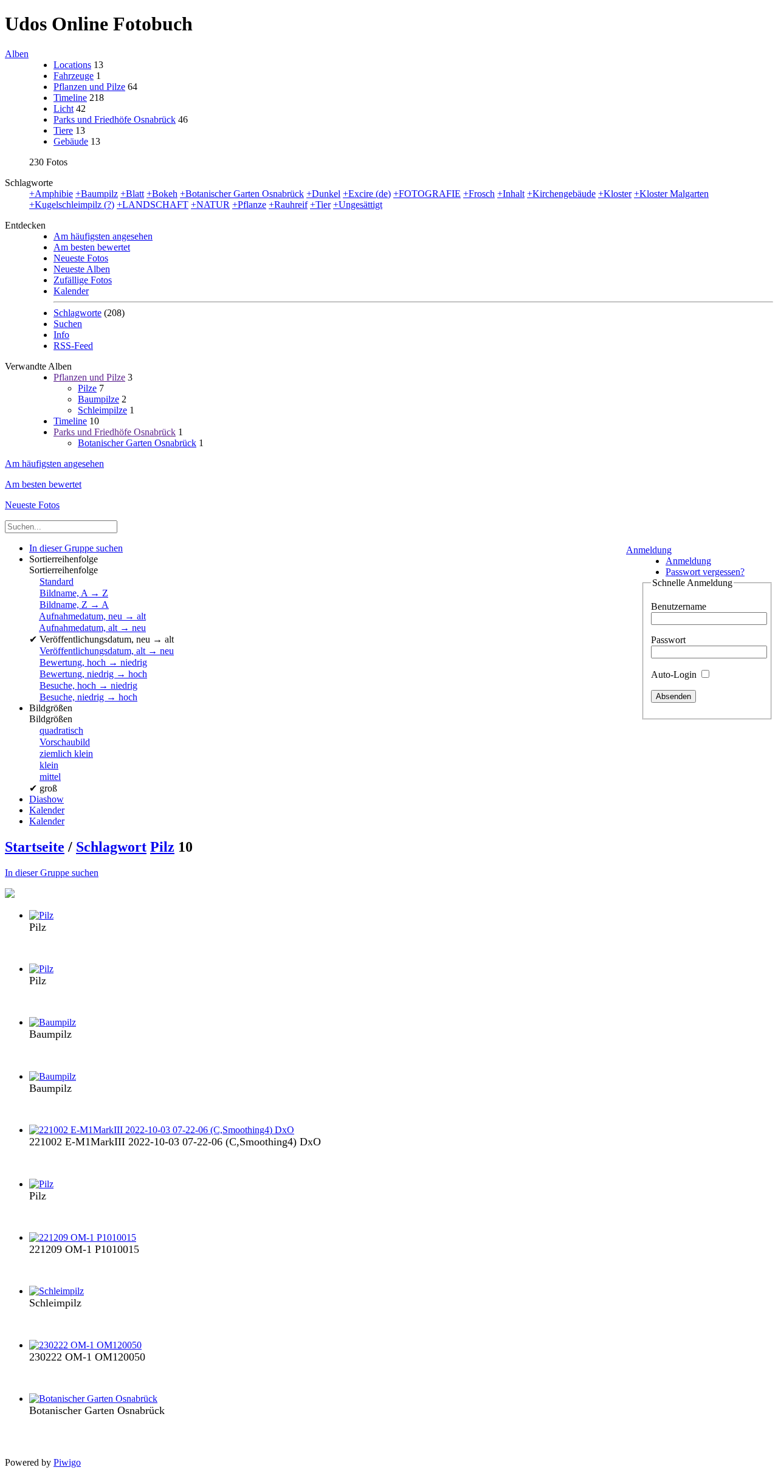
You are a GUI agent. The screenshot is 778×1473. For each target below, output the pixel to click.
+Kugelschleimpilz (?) (71, 204)
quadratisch (61, 730)
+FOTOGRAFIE (427, 193)
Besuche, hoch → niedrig (88, 685)
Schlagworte (77, 313)
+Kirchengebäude (561, 193)
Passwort (668, 640)
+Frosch (479, 193)
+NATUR (210, 204)
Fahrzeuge (73, 76)
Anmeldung (649, 550)
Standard (57, 581)
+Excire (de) (367, 193)
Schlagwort (111, 847)
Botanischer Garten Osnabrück (137, 443)
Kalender (71, 291)
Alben (17, 54)
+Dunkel (323, 193)
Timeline (70, 97)
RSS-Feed (73, 345)
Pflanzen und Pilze (89, 86)
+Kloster (615, 193)
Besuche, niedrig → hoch (88, 697)
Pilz (162, 847)
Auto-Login (675, 674)
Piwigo (67, 1462)
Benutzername (678, 606)
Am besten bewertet (91, 247)
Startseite (34, 847)
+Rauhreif (288, 204)
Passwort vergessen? (705, 572)
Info (61, 334)
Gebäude (70, 141)
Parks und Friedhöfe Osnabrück (114, 119)
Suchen (67, 324)
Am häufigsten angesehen (103, 236)
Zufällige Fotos (82, 280)
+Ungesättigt (357, 204)
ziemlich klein (66, 753)
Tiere (63, 130)
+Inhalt (511, 193)
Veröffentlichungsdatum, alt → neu (107, 651)
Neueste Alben (81, 269)
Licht (63, 108)
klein (49, 765)
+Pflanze (249, 204)
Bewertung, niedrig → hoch (93, 674)
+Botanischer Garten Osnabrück (242, 193)
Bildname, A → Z (74, 593)
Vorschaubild (65, 742)
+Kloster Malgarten (671, 193)
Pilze (87, 388)
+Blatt (132, 193)
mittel (50, 776)
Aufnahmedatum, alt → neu (92, 628)
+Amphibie (51, 193)
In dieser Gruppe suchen (51, 873)
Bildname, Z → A (74, 604)
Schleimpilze (102, 410)
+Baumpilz (96, 193)
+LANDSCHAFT (152, 204)
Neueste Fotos (80, 258)
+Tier (320, 204)
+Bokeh (161, 193)
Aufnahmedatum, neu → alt (92, 616)
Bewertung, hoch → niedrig (93, 662)
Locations (72, 65)
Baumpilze (98, 399)
